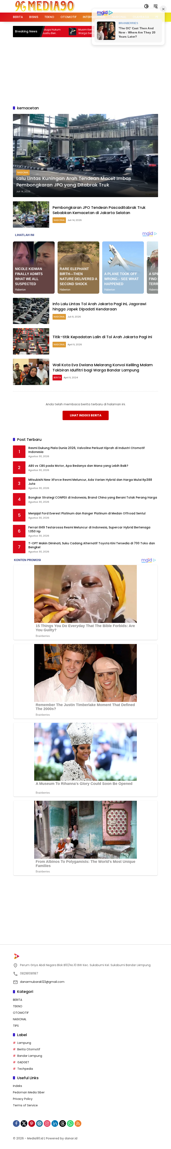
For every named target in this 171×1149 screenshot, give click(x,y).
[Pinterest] (31, 1123)
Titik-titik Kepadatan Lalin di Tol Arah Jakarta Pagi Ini (102, 336)
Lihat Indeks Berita (85, 415)
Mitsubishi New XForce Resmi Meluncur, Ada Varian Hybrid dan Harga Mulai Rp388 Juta (90, 482)
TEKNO (17, 1006)
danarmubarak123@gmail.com (42, 982)
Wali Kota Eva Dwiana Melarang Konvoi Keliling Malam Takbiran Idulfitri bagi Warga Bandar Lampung (103, 367)
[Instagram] (47, 1123)
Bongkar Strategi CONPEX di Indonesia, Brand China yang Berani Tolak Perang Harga (92, 498)
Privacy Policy (23, 1099)
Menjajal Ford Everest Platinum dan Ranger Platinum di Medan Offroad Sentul (87, 513)
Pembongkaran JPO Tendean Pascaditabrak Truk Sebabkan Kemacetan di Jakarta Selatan (99, 210)
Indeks (17, 1086)
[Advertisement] (92, 70)
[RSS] (78, 1123)
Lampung (24, 1043)
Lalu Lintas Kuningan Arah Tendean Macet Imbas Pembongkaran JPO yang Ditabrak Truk (73, 181)
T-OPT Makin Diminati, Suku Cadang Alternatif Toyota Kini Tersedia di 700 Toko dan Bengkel (91, 545)
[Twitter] (24, 1123)
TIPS (16, 1026)
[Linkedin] (55, 1123)
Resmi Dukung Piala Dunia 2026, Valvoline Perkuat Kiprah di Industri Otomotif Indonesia (86, 450)
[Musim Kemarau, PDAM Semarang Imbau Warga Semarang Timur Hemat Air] (50, 31)
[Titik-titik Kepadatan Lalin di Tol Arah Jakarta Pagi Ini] (31, 341)
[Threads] (62, 1123)
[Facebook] (16, 1123)
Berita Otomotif (28, 1049)
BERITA (57, 377)
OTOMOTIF (21, 1013)
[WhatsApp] (70, 1123)
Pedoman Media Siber (29, 1092)
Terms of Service (25, 1105)
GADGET (23, 1062)
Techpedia (25, 1069)
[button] (146, 6)
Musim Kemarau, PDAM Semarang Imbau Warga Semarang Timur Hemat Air (82, 31)
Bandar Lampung (29, 1056)
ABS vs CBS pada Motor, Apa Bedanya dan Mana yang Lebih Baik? (78, 466)
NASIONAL (23, 172)
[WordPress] (39, 1123)
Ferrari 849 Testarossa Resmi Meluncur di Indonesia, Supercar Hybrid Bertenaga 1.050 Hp (89, 529)
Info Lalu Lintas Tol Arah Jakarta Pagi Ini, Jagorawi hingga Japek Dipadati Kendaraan (99, 306)
